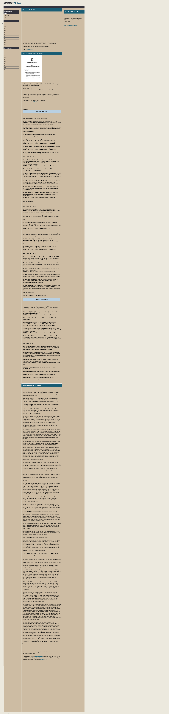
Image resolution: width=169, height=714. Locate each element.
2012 (5, 36)
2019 (5, 23)
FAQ (5, 17)
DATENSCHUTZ (75, 6)
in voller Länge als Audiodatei (35, 658)
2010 (5, 40)
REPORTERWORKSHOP (9, 21)
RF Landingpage (8, 11)
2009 (5, 42)
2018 (5, 24)
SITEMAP (69, 6)
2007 (5, 46)
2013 (5, 34)
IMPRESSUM (81, 6)
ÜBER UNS (6, 15)
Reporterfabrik (39, 656)
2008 (5, 44)
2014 (5, 32)
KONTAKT (6, 19)
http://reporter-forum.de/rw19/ (30, 101)
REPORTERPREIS (8, 48)
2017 (5, 26)
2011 (5, 38)
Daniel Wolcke (29, 49)
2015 (5, 30)
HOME (5, 13)
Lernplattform (43, 659)
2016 (5, 28)
